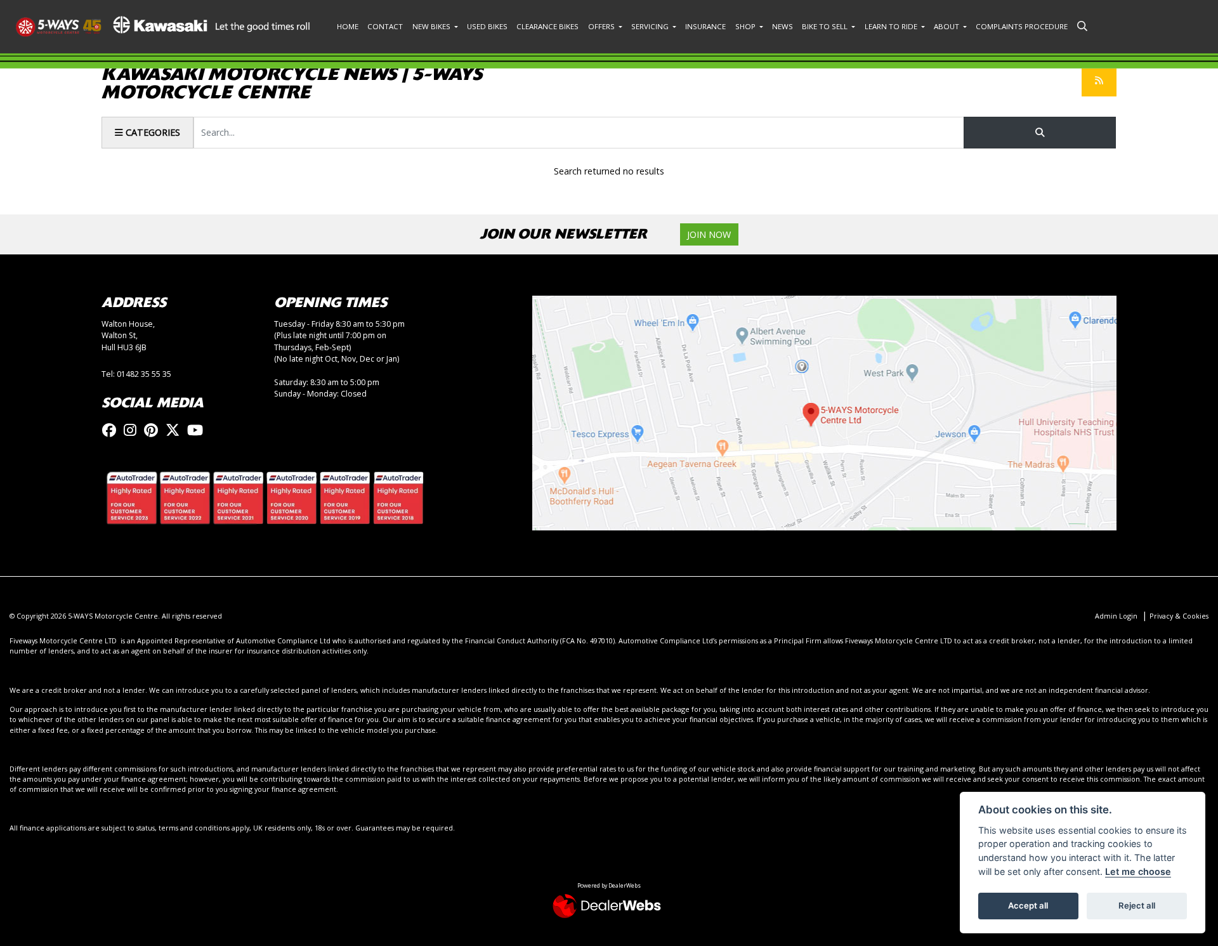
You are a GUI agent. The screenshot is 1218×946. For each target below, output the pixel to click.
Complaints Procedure (1022, 26)
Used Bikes (487, 26)
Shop (746, 26)
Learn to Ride (892, 26)
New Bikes (432, 26)
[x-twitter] (176, 430)
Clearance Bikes (547, 26)
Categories (151, 132)
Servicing (651, 26)
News (782, 26)
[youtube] (198, 430)
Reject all (1136, 905)
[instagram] (133, 430)
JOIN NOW (709, 234)
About (947, 26)
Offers (602, 26)
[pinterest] (154, 430)
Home (347, 26)
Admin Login (1116, 616)
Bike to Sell (825, 26)
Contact (385, 26)
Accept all (1028, 905)
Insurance (705, 26)
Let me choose (1138, 871)
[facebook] (112, 430)
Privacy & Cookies (1178, 616)
